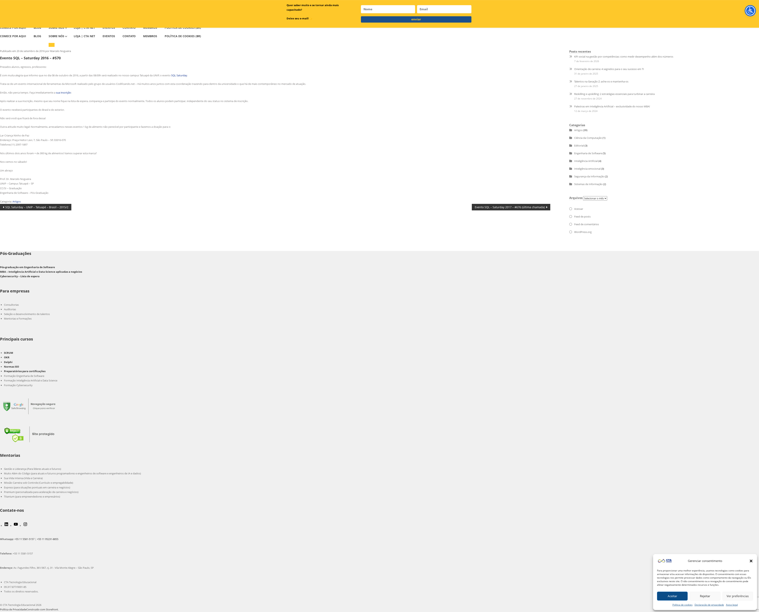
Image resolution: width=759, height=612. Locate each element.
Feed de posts (582, 216)
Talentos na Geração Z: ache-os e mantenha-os (601, 81)
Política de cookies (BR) (183, 36)
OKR (6, 357)
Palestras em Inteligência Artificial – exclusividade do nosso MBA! (612, 106)
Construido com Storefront (42, 609)
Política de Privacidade (13, 609)
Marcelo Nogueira (60, 51)
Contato (129, 36)
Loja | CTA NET (84, 36)
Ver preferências (738, 596)
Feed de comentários (586, 224)
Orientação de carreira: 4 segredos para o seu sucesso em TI (609, 69)
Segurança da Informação (589, 176)
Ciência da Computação (588, 138)
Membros (150, 36)
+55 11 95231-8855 (47, 539)
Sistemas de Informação (588, 184)
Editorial (579, 145)
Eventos (109, 36)
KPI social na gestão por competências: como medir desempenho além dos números (623, 56)
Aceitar (672, 596)
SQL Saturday (179, 75)
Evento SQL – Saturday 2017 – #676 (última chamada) (510, 207)
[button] (751, 561)
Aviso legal (732, 604)
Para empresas (14, 291)
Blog (37, 36)
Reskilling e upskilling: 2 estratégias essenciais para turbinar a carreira (614, 94)
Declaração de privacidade (709, 604)
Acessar (578, 209)
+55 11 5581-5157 (24, 539)
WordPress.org (583, 232)
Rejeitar (705, 596)
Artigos (16, 201)
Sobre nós (56, 36)
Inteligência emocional (587, 168)
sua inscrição (63, 92)
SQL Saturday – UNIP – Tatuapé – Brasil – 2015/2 (36, 207)
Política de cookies (682, 604)
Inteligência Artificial (586, 161)
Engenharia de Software (588, 153)
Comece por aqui (13, 36)
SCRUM (8, 353)
